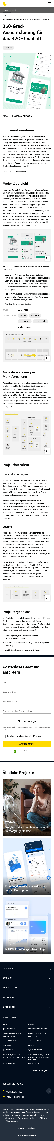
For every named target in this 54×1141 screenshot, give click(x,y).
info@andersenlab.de (15, 1097)
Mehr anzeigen (40, 1070)
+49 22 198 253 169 (10, 1040)
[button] (49, 3)
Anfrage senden (27, 744)
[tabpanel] (27, 389)
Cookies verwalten (27, 1135)
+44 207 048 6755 (34, 1064)
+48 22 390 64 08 (34, 1040)
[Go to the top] (48, 1091)
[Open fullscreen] (47, 258)
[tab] (22, 116)
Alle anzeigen (26, 327)
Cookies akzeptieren (27, 1128)
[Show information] (44, 736)
